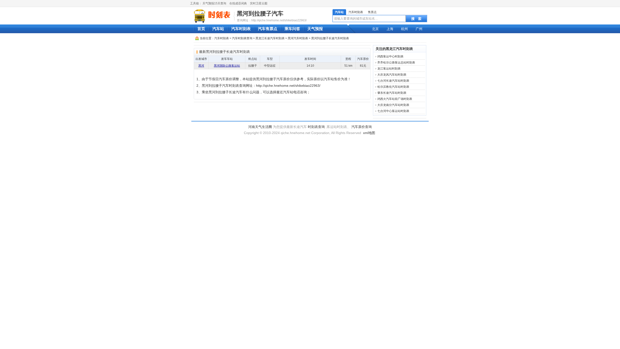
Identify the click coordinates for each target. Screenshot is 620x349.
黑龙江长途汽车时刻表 (270, 38)
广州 (419, 29)
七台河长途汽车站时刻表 (393, 80)
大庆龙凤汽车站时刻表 (391, 74)
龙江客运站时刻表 (389, 68)
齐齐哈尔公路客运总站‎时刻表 (396, 62)
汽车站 (339, 12)
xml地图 (369, 133)
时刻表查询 (316, 127)
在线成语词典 (238, 3)
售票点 (372, 12)
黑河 (201, 65)
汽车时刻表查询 (242, 38)
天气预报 (315, 29)
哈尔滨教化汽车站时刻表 (393, 86)
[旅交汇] (213, 16)
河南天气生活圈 (260, 127)
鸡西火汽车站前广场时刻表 (394, 99)
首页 (201, 29)
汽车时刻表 (356, 12)
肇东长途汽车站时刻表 (391, 93)
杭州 (404, 29)
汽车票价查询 (361, 127)
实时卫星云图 (258, 3)
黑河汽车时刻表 (298, 38)
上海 (390, 29)
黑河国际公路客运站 (227, 65)
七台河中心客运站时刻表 (393, 111)
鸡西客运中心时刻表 (390, 56)
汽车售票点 (267, 29)
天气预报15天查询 (214, 3)
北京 (375, 29)
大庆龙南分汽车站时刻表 (393, 105)
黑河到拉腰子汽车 (260, 13)
